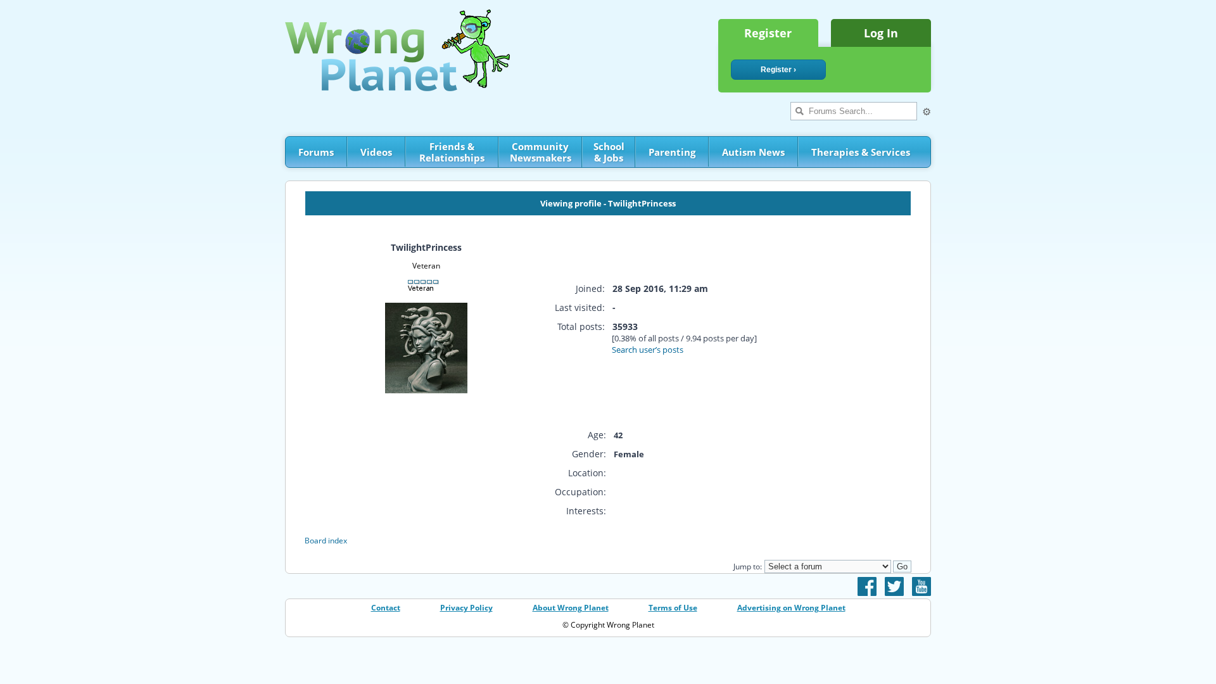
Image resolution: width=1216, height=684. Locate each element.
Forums (316, 152)
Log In (881, 33)
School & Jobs (608, 152)
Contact (385, 607)
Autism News (753, 152)
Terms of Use (673, 607)
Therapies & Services (860, 152)
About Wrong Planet (571, 607)
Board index (326, 540)
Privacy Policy (466, 607)
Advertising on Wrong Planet (791, 607)
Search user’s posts (647, 349)
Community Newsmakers (540, 152)
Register (768, 33)
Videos (376, 152)
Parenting (672, 152)
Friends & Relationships (451, 152)
